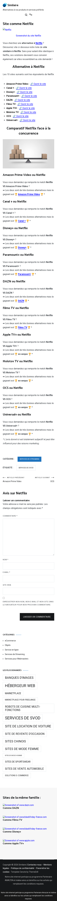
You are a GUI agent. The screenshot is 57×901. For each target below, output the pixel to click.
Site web (7, 585)
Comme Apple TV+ (13, 843)
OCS (44, 479)
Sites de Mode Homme (13, 755)
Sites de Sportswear (17, 761)
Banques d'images (19, 677)
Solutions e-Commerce (17, 775)
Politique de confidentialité (22, 868)
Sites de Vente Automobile (24, 768)
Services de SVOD (26, 468)
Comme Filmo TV (12, 820)
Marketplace (13, 693)
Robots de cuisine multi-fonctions (22, 708)
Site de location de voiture (28, 726)
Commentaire (10, 516)
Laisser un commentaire (37, 617)
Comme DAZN (11, 808)
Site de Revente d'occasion (25, 734)
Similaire (12, 5)
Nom (5, 560)
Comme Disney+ (12, 832)
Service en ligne (12, 650)
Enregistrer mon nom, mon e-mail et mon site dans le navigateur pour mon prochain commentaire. (28, 603)
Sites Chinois (15, 741)
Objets (8, 645)
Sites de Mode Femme (22, 749)
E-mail (6, 572)
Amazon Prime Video (13, 479)
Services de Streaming (29, 459)
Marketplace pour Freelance (20, 700)
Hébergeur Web (20, 685)
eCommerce (10, 641)
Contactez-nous (34, 865)
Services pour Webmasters (16, 659)
